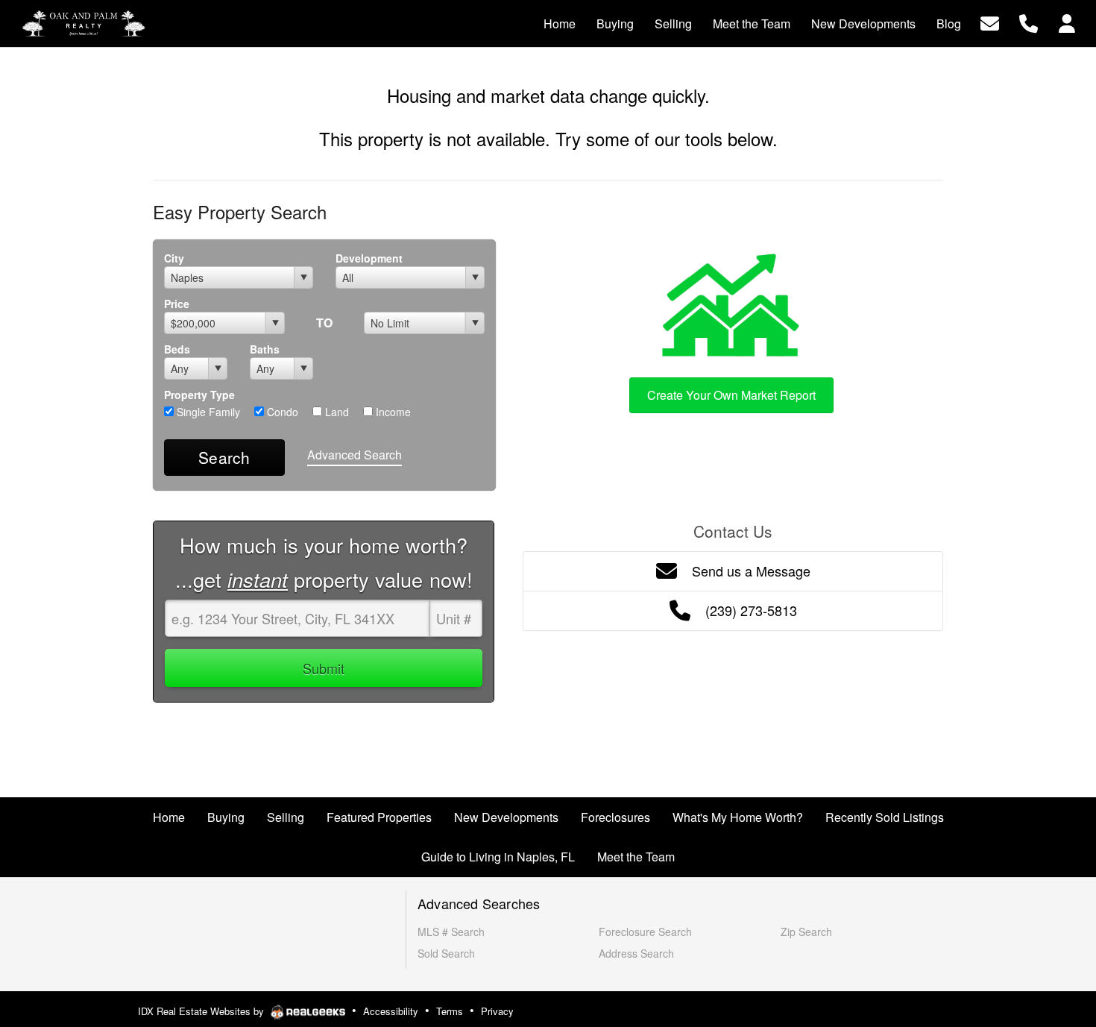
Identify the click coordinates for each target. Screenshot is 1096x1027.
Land (335, 411)
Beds (177, 349)
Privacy (497, 1011)
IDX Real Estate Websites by (202, 1011)
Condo (281, 411)
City (174, 258)
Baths (265, 349)
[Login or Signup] (1067, 22)
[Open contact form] (989, 22)
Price (176, 303)
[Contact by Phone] (1028, 22)
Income (392, 411)
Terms (449, 1011)
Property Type (199, 394)
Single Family (207, 411)
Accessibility (390, 1011)
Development (369, 258)
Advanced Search (354, 454)
